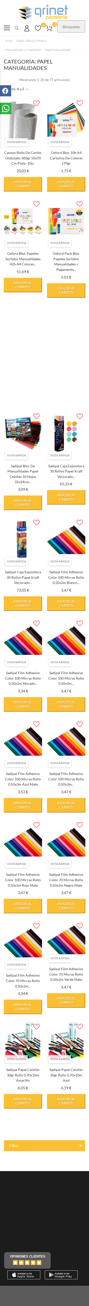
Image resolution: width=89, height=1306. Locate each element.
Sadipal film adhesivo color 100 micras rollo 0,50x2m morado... (23, 678)
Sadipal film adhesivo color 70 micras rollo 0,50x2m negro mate (66, 879)
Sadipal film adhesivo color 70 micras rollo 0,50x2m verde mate (66, 974)
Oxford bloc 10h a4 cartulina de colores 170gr (66, 157)
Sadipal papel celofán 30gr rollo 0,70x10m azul (66, 1075)
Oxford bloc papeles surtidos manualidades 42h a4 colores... (23, 258)
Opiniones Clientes (27, 1256)
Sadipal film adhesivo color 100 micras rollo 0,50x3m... (66, 678)
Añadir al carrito (23, 184)
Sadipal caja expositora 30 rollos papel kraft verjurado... (66, 471)
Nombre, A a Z (14, 89)
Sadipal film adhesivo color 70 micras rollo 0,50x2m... (23, 980)
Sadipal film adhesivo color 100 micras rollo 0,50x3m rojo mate (23, 879)
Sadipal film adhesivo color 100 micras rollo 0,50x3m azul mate (23, 778)
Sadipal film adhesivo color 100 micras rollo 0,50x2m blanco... (66, 577)
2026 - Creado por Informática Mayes (44, 1292)
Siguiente (72, 1129)
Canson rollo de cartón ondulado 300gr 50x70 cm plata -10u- (23, 157)
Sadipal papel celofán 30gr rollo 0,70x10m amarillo (23, 1075)
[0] (38, 30)
